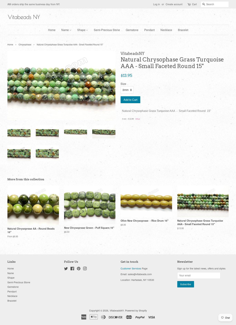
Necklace (166, 30)
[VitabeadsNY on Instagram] (85, 269)
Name (65, 30)
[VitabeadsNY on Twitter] (66, 269)
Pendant (149, 30)
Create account (174, 4)
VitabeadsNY (117, 310)
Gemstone (132, 30)
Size (123, 84)
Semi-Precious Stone (107, 30)
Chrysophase (25, 44)
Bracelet (183, 30)
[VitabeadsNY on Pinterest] (79, 269)
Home (51, 30)
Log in (156, 4)
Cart (194, 4)
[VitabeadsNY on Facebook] (72, 269)
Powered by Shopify (136, 310)
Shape (81, 30)
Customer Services (131, 268)
